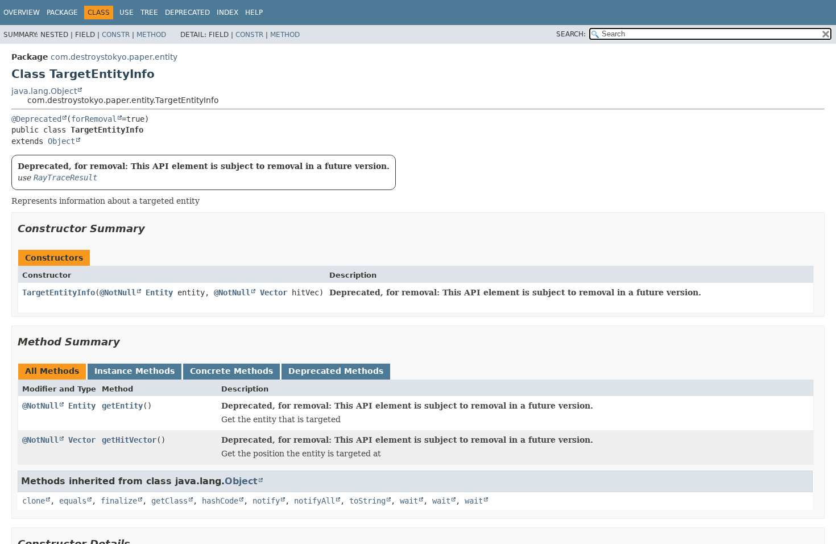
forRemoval (94, 118)
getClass (169, 500)
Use (126, 13)
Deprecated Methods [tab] (335, 371)
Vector (273, 292)
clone (33, 500)
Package (62, 13)
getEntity (122, 405)
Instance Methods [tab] (134, 371)
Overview (21, 13)
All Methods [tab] (52, 371)
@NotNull (118, 292)
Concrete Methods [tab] (231, 371)
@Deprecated (36, 118)
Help (254, 13)
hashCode (220, 500)
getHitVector (129, 439)
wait (409, 500)
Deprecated (187, 13)
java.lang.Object (44, 91)
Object (61, 141)
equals (72, 500)
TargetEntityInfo (58, 292)
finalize (119, 500)
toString (367, 500)
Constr (116, 35)
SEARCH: (571, 34)
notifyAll (314, 500)
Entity (159, 292)
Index (227, 13)
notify (266, 500)
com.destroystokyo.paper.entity (114, 56)
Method (151, 35)
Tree (149, 13)
